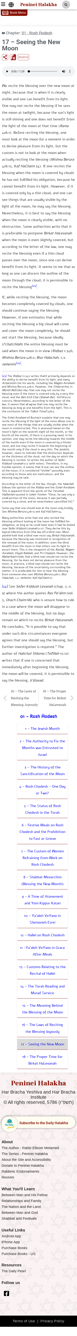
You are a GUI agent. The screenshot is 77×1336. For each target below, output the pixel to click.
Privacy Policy (52, 1321)
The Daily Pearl (14, 1271)
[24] (18, 363)
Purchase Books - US (19, 1254)
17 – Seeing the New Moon (42, 1044)
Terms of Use (24, 1321)
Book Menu (18, 12)
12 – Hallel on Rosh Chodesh (43, 935)
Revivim (8, 1177)
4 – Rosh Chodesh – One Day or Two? (42, 789)
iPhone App (11, 1242)
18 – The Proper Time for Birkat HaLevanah (42, 1060)
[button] (66, 5)
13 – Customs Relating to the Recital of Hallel (42, 970)
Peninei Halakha (38, 5)
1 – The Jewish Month (42, 728)
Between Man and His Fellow (25, 1195)
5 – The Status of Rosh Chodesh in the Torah (42, 809)
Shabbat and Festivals (19, 1218)
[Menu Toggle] (11, 4)
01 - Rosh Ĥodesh (37, 33)
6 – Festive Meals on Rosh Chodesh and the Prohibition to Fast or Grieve (42, 832)
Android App (11, 1236)
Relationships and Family (21, 1201)
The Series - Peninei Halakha (25, 1154)
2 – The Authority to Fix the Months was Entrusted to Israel (42, 748)
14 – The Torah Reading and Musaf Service (42, 989)
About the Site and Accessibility (26, 1160)
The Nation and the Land (21, 1207)
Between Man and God (20, 1213)
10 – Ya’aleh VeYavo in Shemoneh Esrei (42, 919)
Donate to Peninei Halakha (23, 1166)
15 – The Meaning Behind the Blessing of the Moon (42, 1009)
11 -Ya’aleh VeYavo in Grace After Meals (42, 951)
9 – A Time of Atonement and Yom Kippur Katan (42, 900)
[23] (34, 286)
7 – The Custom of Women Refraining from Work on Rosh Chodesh (42, 858)
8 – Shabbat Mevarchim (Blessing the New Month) (42, 880)
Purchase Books (14, 1248)
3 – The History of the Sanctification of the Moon (42, 770)
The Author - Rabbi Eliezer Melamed (30, 1148)
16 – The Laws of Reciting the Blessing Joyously (42, 1028)
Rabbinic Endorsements (20, 1171)
